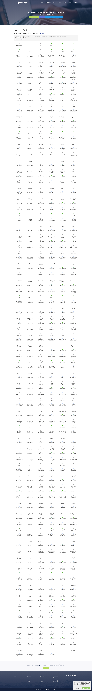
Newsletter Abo (55, 681)
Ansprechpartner (55, 676)
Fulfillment (28, 681)
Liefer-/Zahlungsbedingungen (57, 680)
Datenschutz (56, 689)
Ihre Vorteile (16, 677)
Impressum (50, 689)
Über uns (15, 676)
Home (42, 2)
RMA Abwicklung (42, 676)
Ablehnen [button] (77, 688)
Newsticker (28, 680)
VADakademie (29, 676)
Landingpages (42, 682)
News (28, 682)
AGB (53, 689)
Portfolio (41, 681)
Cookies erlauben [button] (86, 688)
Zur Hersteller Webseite (22, 39)
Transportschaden (42, 677)
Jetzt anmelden (46, 667)
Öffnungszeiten (55, 677)
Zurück (16, 39)
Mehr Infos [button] (86, 685)
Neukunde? (76, 2)
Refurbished (29, 677)
